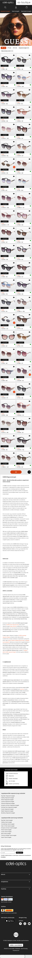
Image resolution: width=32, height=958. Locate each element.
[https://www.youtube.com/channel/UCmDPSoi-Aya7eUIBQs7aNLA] (29, 924)
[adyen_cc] (2, 899)
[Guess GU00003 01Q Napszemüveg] (8, 145)
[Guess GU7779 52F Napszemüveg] (23, 318)
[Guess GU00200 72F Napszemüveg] (23, 405)
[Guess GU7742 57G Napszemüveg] (23, 336)
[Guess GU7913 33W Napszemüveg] (23, 180)
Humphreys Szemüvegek (7, 824)
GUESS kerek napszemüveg (12, 624)
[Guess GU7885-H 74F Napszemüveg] (23, 197)
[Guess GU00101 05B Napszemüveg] (8, 405)
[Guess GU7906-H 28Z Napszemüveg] (8, 128)
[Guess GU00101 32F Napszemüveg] (23, 145)
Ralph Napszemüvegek (7, 811)
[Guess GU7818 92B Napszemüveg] (8, 370)
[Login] (16, 7)
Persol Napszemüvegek (7, 799)
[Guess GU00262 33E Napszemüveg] (8, 163)
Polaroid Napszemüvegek (8, 803)
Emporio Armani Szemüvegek (9, 827)
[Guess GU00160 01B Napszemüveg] (8, 111)
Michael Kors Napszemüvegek (9, 807)
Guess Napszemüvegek (7, 809)
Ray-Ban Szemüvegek (7, 820)
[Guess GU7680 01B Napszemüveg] (8, 266)
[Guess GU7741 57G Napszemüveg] (23, 93)
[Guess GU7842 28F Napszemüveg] (23, 163)
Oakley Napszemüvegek (7, 797)
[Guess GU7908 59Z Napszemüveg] (8, 439)
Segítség (3, 889)
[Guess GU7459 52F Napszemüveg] (8, 336)
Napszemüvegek (5, 11)
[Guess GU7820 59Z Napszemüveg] (23, 215)
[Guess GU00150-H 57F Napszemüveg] (8, 215)
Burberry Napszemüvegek (8, 813)
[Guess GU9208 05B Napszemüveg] (8, 93)
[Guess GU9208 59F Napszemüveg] (23, 111)
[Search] (5, 7)
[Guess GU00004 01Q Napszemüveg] (23, 439)
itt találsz (3, 857)
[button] (8, 2)
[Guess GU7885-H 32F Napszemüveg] (8, 457)
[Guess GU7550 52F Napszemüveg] (23, 457)
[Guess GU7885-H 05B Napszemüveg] (23, 301)
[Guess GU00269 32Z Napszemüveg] (23, 370)
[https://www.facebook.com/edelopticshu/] (20, 924)
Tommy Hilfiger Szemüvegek (8, 835)
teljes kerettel (13, 626)
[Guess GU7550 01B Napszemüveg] (23, 387)
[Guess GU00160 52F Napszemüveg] (23, 422)
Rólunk (3, 874)
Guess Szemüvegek (6, 831)
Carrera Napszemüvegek (7, 801)
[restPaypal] (10, 899)
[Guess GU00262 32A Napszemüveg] (8, 318)
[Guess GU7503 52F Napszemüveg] (23, 232)
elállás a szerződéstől (16, 945)
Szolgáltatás (4, 881)
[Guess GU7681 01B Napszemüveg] (8, 59)
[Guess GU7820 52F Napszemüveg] (23, 128)
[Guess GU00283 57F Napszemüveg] (8, 387)
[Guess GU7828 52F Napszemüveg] (23, 266)
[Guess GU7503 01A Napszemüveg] (8, 301)
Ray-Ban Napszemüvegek (8, 795)
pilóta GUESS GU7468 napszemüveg (16, 640)
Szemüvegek (15, 11)
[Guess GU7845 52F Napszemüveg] (8, 232)
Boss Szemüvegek (6, 833)
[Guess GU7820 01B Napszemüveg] (8, 76)
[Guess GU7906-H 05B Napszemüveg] (8, 197)
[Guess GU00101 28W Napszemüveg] (23, 76)
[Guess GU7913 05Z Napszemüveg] (8, 180)
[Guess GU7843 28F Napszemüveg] (8, 353)
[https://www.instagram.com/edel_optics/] (25, 924)
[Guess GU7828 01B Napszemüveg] (23, 284)
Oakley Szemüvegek (6, 822)
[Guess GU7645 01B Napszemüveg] (23, 59)
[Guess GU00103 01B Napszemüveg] (8, 249)
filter (4, 47)
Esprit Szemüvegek (6, 837)
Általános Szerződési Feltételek (12, 948)
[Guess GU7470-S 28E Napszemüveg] (8, 422)
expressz (22, 689)
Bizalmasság (24, 948)
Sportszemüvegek (26, 11)
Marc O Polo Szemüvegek (7, 826)
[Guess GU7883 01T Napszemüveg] (23, 353)
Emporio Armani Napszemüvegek (10, 805)
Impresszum (16, 950)
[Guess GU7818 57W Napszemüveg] (8, 284)
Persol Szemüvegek (6, 829)
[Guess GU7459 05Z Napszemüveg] (23, 249)
